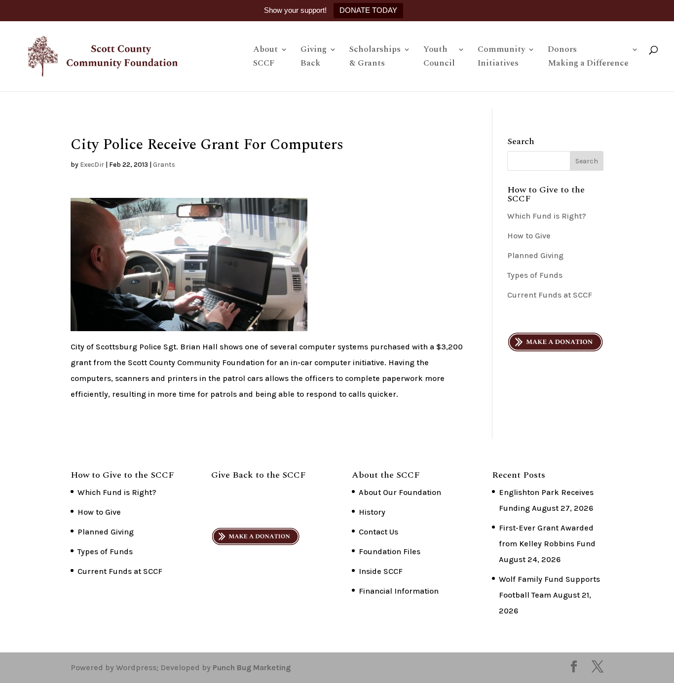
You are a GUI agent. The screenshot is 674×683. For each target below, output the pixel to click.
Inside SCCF (381, 571)
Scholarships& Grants (375, 58)
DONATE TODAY (368, 10)
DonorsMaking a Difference (588, 58)
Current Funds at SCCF (549, 295)
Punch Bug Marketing (252, 667)
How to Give (529, 235)
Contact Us (378, 531)
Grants (164, 164)
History (372, 512)
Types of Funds (534, 275)
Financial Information (399, 591)
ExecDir (92, 164)
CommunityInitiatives (501, 58)
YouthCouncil (439, 58)
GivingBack (313, 58)
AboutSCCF (265, 58)
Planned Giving (535, 255)
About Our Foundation (400, 492)
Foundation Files (389, 551)
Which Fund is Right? (546, 216)
